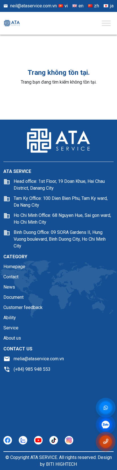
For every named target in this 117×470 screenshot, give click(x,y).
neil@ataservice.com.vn (33, 6)
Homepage (14, 266)
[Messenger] (106, 408)
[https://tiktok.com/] (53, 440)
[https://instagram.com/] (69, 440)
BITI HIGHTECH (61, 464)
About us (12, 338)
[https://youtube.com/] (38, 440)
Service (10, 328)
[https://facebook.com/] (7, 440)
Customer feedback (23, 307)
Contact (10, 277)
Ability (9, 317)
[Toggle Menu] (106, 23)
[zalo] (105, 425)
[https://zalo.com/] (23, 440)
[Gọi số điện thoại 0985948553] (105, 441)
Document (13, 297)
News (9, 287)
